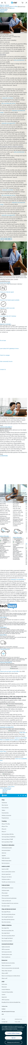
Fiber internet (5, 805)
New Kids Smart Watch (7, 940)
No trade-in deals (6, 905)
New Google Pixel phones (7, 917)
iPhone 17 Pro (5, 826)
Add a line (4, 853)
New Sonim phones (6, 922)
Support (7, 428)
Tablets (3, 810)
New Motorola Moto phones (8, 919)
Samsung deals (5, 895)
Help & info (4, 997)
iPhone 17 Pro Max (6, 824)
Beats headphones (6, 957)
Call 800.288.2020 (5, 649)
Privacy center (17, 1021)
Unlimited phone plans (7, 847)
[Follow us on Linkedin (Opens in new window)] (25, 795)
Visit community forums (6, 361)
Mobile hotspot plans (6, 860)
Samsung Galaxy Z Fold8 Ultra (8, 836)
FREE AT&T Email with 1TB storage (8, 1011)
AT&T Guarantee (5, 999)
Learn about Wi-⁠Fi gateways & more (9, 348)
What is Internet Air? (6, 965)
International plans (6, 850)
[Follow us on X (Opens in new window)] (18, 795)
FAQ (10, 428)
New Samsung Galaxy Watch (8, 935)
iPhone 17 (4, 831)
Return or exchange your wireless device (11, 975)
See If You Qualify (5, 283)
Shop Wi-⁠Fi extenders (5, 324)
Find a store (4, 984)
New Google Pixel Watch (7, 938)
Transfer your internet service (8, 882)
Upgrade (4, 855)
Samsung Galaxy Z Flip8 (7, 841)
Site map (3, 1019)
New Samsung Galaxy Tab (7, 930)
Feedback (3, 1008)
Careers (3, 994)
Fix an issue (3, 340)
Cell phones (4, 802)
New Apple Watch (6, 933)
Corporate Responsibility (7, 992)
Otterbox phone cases (7, 954)
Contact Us (3, 369)
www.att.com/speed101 (8, 123)
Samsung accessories (7, 952)
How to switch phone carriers (8, 871)
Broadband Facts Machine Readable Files (11, 1002)
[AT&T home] (14, 3)
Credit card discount (6, 900)
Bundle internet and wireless (8, 963)
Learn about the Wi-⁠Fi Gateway (8, 316)
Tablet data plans (6, 858)
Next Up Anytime (5, 863)
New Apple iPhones (6, 911)
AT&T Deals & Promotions (7, 888)
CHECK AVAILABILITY (6, 238)
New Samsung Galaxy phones (8, 914)
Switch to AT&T (5, 869)
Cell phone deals (5, 890)
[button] (2, 3)
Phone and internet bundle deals (9, 898)
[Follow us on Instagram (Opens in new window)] (23, 795)
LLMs (3, 1014)
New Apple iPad (5, 928)
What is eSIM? (5, 973)
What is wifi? (4, 978)
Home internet (5, 807)
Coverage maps (4, 1021)
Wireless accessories (6, 815)
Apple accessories (6, 946)
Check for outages (5, 355)
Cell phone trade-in (6, 879)
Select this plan (4, 536)
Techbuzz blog (4, 1006)
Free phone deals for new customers (10, 903)
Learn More (3, 617)
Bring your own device (7, 876)
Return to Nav (13, 6)
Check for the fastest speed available (9, 300)
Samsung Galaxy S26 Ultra (8, 834)
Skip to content (4, 5)
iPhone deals (4, 893)
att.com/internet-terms (8, 103)
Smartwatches (5, 812)
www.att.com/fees (7, 98)
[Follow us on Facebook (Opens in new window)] (21, 795)
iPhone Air (4, 829)
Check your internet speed (7, 292)
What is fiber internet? (7, 970)
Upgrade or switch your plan (7, 308)
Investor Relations (6, 989)
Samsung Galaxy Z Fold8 (7, 839)
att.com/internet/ (19, 60)
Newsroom (4, 987)
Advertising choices (18, 1019)
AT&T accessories (6, 949)
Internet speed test (6, 874)
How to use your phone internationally (10, 968)
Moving (2, 428)
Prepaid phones (5, 818)
